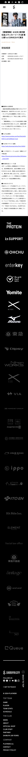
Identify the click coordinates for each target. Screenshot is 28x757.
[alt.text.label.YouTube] (16, 2)
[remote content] (14, 85)
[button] (4, 7)
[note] (22, 2)
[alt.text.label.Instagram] (12, 2)
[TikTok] (19, 2)
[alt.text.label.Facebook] (6, 2)
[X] (9, 2)
